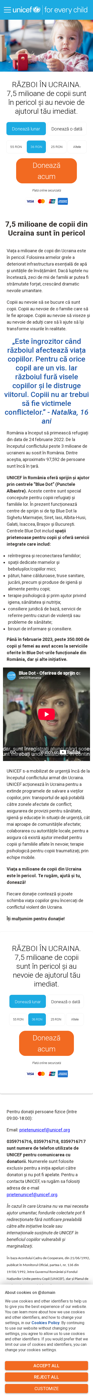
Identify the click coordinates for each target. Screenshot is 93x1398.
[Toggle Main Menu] (7, 10)
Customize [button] (46, 1388)
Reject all (46, 1377)
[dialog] (46, 1341)
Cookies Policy (45, 1322)
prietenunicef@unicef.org (44, 1129)
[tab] (26, 128)
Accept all (46, 1365)
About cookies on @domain (30, 1292)
